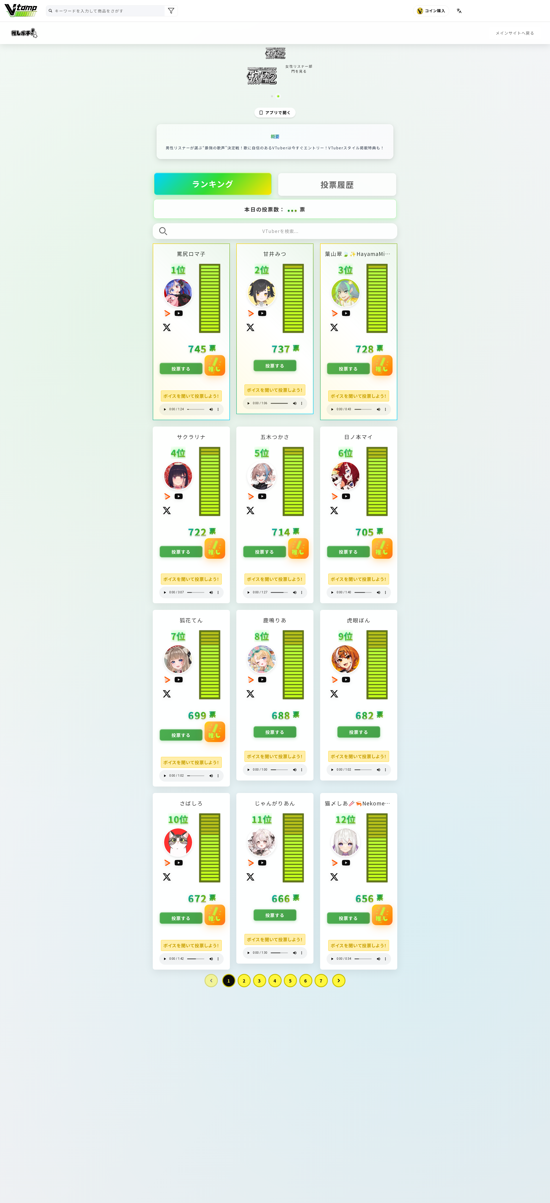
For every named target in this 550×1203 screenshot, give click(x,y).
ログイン (509, 11)
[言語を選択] (459, 10)
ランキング (213, 184)
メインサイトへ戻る (515, 33)
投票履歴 (337, 184)
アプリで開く (278, 112)
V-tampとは (482, 11)
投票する (180, 368)
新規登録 (536, 11)
